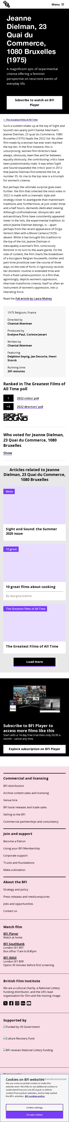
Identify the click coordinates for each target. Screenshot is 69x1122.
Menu (56, 4)
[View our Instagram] (17, 1004)
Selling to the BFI (14, 814)
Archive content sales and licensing (26, 793)
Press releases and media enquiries (26, 896)
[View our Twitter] (5, 1004)
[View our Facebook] (11, 1004)
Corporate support (15, 855)
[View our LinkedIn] (23, 1004)
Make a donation (14, 870)
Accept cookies (34, 1114)
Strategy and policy (15, 889)
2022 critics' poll (28, 398)
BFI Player (10, 934)
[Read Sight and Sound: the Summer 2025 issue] (34, 513)
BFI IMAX (10, 958)
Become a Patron (14, 841)
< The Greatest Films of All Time (20, 119)
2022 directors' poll (30, 407)
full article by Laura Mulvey (33, 298)
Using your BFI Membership (21, 848)
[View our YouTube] (29, 1004)
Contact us (10, 911)
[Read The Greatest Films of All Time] (34, 629)
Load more (34, 662)
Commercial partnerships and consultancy (30, 821)
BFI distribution (13, 786)
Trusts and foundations (18, 863)
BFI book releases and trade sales (25, 807)
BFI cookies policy (35, 1096)
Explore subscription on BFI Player (34, 749)
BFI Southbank (14, 944)
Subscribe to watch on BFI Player (34, 102)
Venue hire (10, 800)
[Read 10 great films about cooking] (34, 572)
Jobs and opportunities (18, 904)
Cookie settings (34, 1107)
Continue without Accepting (53, 1079)
